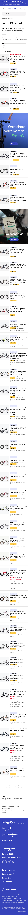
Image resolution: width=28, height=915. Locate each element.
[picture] (4, 58)
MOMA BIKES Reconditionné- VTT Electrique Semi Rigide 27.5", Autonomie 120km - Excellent (18, 410)
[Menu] (3, 9)
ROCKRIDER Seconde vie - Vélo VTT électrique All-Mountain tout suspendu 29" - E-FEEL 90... (18, 156)
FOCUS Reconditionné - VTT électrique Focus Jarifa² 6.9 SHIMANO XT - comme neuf (18, 693)
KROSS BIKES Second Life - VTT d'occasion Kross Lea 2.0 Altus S (18, 770)
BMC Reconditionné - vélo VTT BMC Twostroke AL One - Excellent (18, 508)
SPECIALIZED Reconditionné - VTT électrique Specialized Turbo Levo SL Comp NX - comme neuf (18, 573)
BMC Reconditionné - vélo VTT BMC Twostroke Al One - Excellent (18, 339)
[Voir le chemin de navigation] (2, 18)
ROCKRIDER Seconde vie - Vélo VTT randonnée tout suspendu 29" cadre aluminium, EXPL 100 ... (17, 311)
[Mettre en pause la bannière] (22, 3)
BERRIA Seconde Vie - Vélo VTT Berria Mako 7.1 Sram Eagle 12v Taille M (17, 540)
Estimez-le (14, 143)
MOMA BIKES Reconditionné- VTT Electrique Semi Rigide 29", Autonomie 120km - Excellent (18, 391)
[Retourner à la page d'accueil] (12, 9)
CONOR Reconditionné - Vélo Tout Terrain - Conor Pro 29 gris (18, 444)
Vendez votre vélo (8, 39)
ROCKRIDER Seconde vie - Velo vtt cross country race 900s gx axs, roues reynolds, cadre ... (18, 296)
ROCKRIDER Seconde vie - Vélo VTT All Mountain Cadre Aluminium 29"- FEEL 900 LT (18, 280)
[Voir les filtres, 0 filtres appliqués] (4, 47)
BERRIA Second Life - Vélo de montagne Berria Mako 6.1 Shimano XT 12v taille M (18, 556)
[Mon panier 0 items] (24, 9)
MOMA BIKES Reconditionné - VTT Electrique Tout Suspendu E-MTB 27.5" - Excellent (18, 355)
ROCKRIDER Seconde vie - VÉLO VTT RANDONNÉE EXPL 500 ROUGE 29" (18, 72)
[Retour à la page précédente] (8, 786)
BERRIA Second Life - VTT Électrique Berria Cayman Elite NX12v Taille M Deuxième (18, 524)
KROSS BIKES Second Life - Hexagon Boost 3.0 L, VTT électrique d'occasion (17, 677)
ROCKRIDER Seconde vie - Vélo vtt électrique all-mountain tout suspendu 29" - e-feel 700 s (18, 88)
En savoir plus (14, 239)
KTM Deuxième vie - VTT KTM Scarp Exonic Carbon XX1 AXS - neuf (18, 597)
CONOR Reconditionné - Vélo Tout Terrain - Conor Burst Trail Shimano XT (18, 476)
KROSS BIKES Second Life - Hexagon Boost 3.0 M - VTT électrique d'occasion (17, 661)
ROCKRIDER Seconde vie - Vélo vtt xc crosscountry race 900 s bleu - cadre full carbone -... (18, 251)
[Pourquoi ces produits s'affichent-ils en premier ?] (2, 51)
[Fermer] (25, 3)
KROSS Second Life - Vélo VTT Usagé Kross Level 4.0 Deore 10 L (18, 613)
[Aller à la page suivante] (20, 786)
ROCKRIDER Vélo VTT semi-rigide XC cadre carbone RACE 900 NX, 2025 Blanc (17, 58)
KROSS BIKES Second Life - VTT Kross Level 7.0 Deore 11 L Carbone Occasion (18, 629)
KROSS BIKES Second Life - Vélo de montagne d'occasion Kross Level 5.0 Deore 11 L (18, 645)
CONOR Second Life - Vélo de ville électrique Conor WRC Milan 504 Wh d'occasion (18, 716)
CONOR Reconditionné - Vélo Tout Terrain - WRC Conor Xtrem (18, 428)
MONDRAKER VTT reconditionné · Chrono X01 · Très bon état (18, 324)
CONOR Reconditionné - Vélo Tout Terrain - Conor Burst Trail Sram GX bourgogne (18, 492)
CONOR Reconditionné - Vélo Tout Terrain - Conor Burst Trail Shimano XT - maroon (18, 460)
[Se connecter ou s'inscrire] (21, 9)
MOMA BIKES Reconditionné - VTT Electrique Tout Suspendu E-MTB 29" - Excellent (18, 373)
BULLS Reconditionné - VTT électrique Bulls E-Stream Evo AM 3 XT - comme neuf (18, 747)
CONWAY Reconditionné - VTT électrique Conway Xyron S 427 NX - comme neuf (18, 730)
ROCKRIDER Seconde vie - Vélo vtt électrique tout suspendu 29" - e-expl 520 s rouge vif (18, 103)
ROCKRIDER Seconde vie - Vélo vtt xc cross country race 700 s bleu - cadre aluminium (18, 199)
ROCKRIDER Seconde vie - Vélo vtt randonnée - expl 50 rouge (18, 184)
